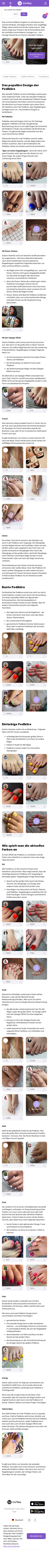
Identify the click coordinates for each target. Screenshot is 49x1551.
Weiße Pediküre (27, 76)
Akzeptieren (36, 1536)
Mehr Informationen (11, 1546)
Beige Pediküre (10, 76)
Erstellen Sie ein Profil (36, 56)
